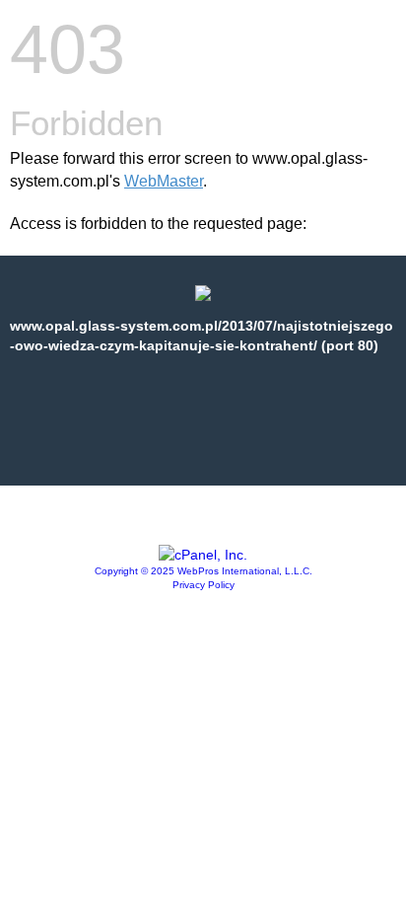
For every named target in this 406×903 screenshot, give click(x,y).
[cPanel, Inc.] (203, 555)
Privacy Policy (203, 584)
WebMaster (163, 181)
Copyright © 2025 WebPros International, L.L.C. (203, 570)
